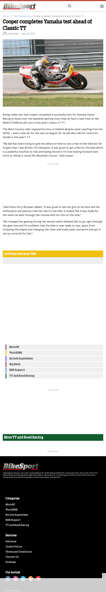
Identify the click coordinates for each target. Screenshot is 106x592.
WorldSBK (15, 352)
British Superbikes (21, 358)
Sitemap (11, 562)
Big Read (14, 364)
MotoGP (14, 347)
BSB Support (17, 370)
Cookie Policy (14, 546)
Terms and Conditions (19, 552)
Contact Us (12, 557)
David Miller (13, 33)
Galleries (11, 541)
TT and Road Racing (21, 16)
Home (6, 16)
